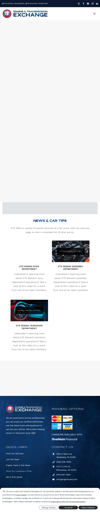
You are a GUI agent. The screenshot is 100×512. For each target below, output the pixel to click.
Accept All (68, 508)
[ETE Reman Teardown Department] (29, 310)
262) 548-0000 (64, 462)
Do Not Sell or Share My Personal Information (68, 501)
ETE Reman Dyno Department (29, 249)
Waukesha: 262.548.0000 (14, 3)
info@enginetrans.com (66, 479)
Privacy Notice (21, 495)
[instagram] (92, 4)
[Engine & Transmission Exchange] (25, 10)
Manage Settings (49, 508)
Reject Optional (88, 508)
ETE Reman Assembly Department (70, 247)
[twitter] (79, 4)
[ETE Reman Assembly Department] (70, 251)
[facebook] (83, 4)
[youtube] (88, 4)
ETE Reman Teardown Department (29, 306)
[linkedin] (97, 4)
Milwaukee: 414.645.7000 (37, 3)
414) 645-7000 (63, 475)
